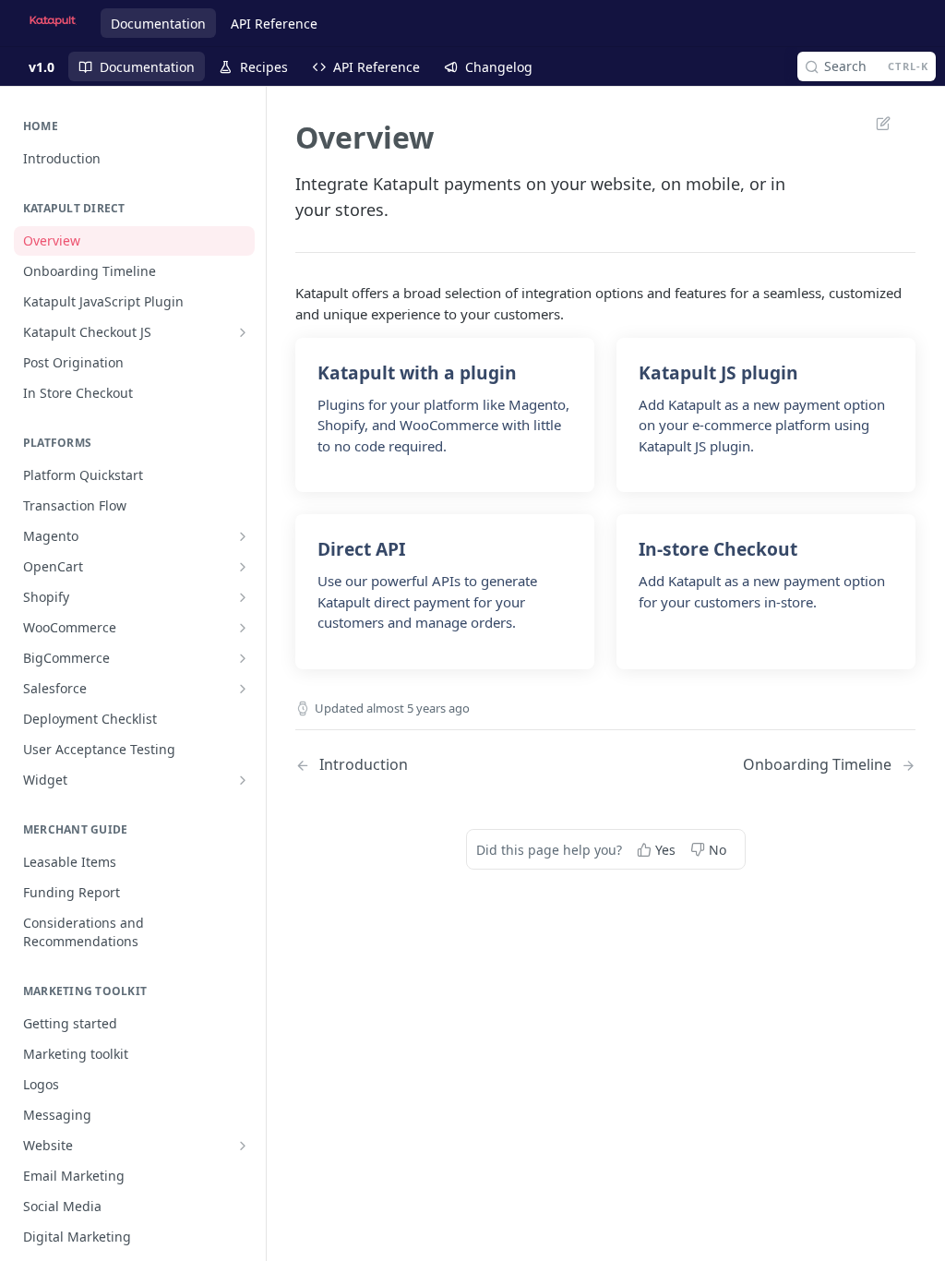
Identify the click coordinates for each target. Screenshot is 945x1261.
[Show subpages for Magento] (242, 536)
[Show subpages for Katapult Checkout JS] (242, 332)
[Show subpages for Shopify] (242, 597)
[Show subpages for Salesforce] (242, 688)
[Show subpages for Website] (242, 1145)
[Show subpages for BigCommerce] (242, 658)
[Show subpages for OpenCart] (242, 566)
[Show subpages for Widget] (242, 780)
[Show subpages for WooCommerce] (242, 627)
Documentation (158, 23)
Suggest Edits (874, 122)
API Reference (274, 23)
